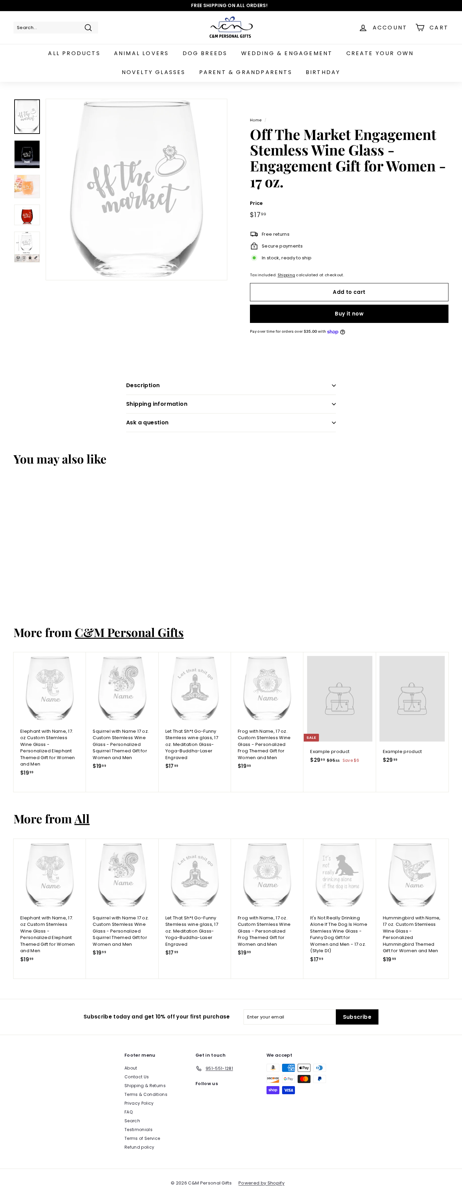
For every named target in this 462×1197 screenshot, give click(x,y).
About (130, 1068)
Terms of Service (142, 1138)
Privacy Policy (139, 1103)
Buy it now (349, 313)
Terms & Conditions (145, 1094)
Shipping (286, 275)
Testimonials (138, 1129)
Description (143, 385)
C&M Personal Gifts (129, 632)
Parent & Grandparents (245, 72)
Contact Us (136, 1077)
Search (132, 1121)
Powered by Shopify (261, 1183)
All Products (74, 53)
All (82, 818)
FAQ (128, 1112)
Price (256, 203)
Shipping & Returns (145, 1085)
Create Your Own (380, 53)
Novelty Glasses (154, 72)
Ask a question (147, 422)
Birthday (323, 72)
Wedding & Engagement (287, 53)
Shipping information (156, 404)
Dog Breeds (205, 53)
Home (255, 120)
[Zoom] (136, 189)
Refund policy (139, 1147)
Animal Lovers (141, 53)
